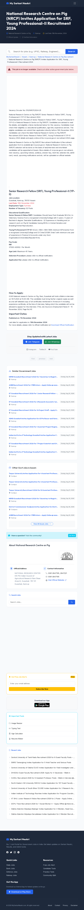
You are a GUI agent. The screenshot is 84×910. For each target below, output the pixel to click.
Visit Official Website (56, 580)
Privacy (65, 905)
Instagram (32, 349)
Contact (57, 905)
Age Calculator (17, 734)
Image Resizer (16, 723)
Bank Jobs (10, 868)
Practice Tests (48, 872)
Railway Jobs (11, 875)
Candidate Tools (49, 868)
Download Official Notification (62, 325)
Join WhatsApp (54, 342)
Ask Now (72, 535)
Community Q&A (49, 875)
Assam (24, 57)
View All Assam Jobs (41, 524)
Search (71, 51)
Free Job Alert (49, 865)
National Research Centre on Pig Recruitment (55, 57)
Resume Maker (17, 739)
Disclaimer (74, 905)
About (50, 905)
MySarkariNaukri (13, 57)
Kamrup (32, 57)
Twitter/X (42, 349)
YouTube (54, 349)
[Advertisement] (42, 92)
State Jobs (10, 865)
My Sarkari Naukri (20, 3)
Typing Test (15, 728)
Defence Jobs (11, 872)
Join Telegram (34, 342)
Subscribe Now (42, 689)
